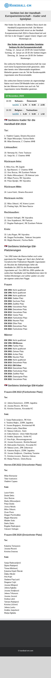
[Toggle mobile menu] (45, 4)
